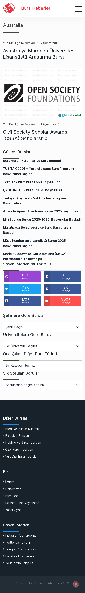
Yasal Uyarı (13, 510)
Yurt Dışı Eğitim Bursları (19, 43)
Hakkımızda (13, 489)
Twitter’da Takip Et (18, 542)
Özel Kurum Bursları (19, 449)
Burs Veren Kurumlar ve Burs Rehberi (32, 161)
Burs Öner (12, 496)
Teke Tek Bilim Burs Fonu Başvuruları (31, 182)
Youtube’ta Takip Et (19, 563)
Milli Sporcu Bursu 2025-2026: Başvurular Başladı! (42, 219)
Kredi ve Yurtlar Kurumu (22, 429)
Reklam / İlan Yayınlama (22, 503)
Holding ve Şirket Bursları (23, 442)
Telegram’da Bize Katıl (21, 549)
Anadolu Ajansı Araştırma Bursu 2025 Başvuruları (42, 211)
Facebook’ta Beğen (19, 556)
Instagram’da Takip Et (20, 535)
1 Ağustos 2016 (51, 124)
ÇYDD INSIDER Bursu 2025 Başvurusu (32, 190)
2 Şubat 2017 (50, 43)
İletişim (10, 482)
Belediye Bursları (17, 436)
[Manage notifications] (76, 584)
